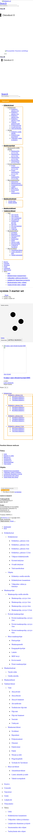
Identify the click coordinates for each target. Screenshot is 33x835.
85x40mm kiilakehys (18, 421)
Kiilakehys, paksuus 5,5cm (15, 119)
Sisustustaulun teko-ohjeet (16, 282)
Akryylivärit (14, 214)
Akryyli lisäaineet (16, 218)
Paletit (13, 240)
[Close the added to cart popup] (14, 521)
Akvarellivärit (15, 219)
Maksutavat (7, 457)
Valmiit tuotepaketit (16, 255)
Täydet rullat (12, 672)
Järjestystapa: (4, 340)
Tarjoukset (7, 265)
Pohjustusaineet (15, 235)
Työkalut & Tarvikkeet (14, 246)
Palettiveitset (14, 239)
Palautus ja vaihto (9, 455)
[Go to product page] (18, 359)
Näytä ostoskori (5, 521)
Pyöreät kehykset (16, 125)
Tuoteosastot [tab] (7, 527)
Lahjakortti (7, 268)
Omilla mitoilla (12, 202)
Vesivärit (13, 227)
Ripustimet (14, 234)
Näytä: (2, 387)
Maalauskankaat (10, 199)
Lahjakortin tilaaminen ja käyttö (18, 280)
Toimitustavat (7, 460)
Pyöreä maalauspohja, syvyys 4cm (15, 177)
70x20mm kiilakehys (18, 400)
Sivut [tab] (5, 528)
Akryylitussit (15, 216)
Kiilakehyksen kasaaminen (15, 135)
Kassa (12, 521)
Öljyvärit (13, 224)
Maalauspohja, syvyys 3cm (15, 155)
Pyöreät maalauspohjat (14, 164)
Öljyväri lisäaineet (16, 226)
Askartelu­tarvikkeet (16, 250)
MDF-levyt (14, 188)
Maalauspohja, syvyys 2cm (15, 151)
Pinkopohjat (14, 181)
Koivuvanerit (15, 190)
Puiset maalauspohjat (15, 192)
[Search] (19, 96)
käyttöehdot (18, 492)
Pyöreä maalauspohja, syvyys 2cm (15, 167)
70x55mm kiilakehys (18, 431)
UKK (8, 273)
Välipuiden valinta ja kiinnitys (16, 139)
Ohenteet (13, 237)
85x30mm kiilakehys (18, 410)
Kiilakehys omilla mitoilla (21, 576)
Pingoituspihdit (15, 244)
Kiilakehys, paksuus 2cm (15, 110)
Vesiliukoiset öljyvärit (15, 222)
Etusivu (6, 262)
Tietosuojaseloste (8, 462)
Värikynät (14, 229)
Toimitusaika (7, 459)
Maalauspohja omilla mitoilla (18, 594)
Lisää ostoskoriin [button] (8, 383)
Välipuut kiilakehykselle (15, 122)
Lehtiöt (13, 186)
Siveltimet (14, 232)
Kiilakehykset (9, 105)
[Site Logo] (6, 1)
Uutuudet (6, 263)
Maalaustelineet (10, 208)
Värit (9, 213)
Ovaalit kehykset (16, 127)
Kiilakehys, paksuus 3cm (15, 113)
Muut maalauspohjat (13, 180)
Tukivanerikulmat (16, 128)
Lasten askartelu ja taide (20, 774)
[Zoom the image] (16, 51)
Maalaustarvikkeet (13, 231)
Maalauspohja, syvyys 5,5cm (15, 161)
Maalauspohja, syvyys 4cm (15, 158)
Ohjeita (10, 130)
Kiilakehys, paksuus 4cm (15, 116)
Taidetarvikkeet (9, 211)
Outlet (5, 266)
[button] (3, 3)
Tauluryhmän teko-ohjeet (16, 285)
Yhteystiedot (7, 270)
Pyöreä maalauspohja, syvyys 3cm (15, 172)
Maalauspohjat (9, 146)
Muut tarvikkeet (12, 248)
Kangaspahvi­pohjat (16, 185)
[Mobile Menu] (1, 54)
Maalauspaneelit (16, 183)
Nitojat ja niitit (15, 242)
